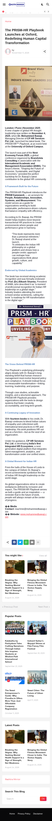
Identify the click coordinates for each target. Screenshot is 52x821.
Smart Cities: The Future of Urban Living (35, 693)
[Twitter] (20, 542)
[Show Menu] (4, 4)
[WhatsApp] (26, 542)
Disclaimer (38, 814)
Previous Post (11, 607)
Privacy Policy (24, 814)
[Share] (44, 51)
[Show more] (38, 542)
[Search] (48, 4)
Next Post (43, 607)
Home (8, 21)
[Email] (32, 542)
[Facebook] (14, 542)
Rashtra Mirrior (12, 779)
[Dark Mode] (42, 4)
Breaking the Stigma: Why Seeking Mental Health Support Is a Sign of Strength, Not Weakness (14, 586)
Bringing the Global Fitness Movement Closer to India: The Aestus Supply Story (37, 585)
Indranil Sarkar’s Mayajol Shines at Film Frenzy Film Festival (36, 645)
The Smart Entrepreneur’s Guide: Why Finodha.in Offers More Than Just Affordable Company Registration (13, 699)
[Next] (48, 11)
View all (43, 556)
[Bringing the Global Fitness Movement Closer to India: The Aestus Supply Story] (37, 567)
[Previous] (44, 11)
